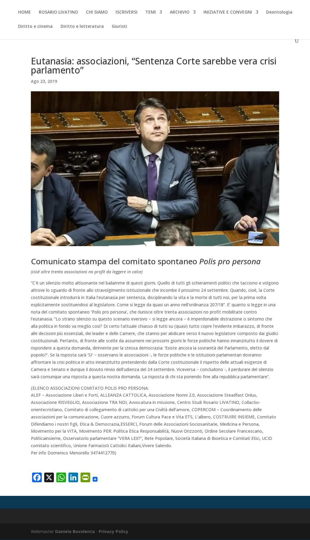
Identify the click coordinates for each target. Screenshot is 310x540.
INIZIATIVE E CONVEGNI (227, 12)
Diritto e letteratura (82, 26)
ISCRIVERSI (126, 12)
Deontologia (279, 12)
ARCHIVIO (180, 12)
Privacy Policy (113, 531)
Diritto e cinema (35, 26)
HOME (24, 12)
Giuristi (119, 26)
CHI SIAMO (97, 12)
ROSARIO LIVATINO (58, 12)
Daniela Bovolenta (75, 531)
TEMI (150, 12)
